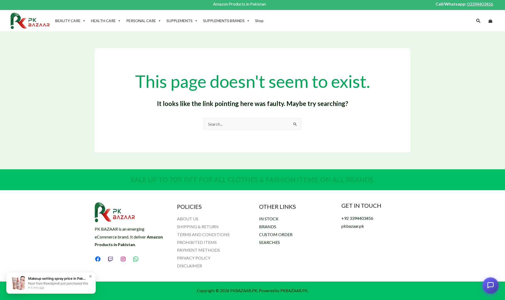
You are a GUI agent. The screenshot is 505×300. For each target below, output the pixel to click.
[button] (478, 21)
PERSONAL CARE (141, 20)
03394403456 (480, 3)
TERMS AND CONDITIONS (203, 234)
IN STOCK (269, 218)
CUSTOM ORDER (275, 234)
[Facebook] (98, 259)
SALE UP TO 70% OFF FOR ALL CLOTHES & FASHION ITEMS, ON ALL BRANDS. (252, 179)
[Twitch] (110, 259)
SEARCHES (269, 242)
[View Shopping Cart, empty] (490, 21)
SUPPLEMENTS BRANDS (224, 20)
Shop (259, 20)
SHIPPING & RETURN (198, 226)
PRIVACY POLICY (193, 257)
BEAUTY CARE (67, 20)
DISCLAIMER (189, 265)
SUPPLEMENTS (179, 20)
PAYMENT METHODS (198, 249)
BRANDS (267, 226)
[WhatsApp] (136, 259)
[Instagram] (123, 259)
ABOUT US (187, 218)
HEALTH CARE (103, 20)
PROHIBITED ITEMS (197, 242)
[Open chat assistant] (490, 285)
